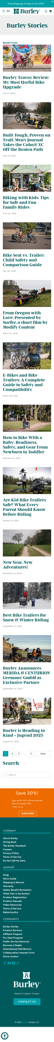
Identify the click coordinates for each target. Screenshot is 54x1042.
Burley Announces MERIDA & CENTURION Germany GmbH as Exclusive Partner (26, 675)
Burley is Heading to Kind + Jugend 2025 (24, 733)
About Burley (10, 838)
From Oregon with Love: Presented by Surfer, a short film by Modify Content (25, 320)
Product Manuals (12, 901)
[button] (9, 11)
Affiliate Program (12, 934)
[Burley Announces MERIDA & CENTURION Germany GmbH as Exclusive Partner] (27, 648)
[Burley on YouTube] (9, 964)
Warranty (8, 886)
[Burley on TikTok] (18, 964)
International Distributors (17, 949)
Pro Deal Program (13, 937)
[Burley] (27, 11)
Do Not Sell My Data (14, 860)
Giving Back (9, 842)
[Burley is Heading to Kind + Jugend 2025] (27, 711)
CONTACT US (27, 1001)
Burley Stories (10, 926)
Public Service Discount (16, 941)
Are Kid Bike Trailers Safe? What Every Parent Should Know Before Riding (24, 507)
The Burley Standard (14, 845)
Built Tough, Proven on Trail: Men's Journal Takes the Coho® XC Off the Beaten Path (26, 142)
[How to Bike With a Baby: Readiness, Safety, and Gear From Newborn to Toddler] (27, 418)
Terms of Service (12, 856)
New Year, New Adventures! (17, 565)
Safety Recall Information (17, 889)
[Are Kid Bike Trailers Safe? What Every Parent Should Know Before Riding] (27, 480)
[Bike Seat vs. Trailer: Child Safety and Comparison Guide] (27, 235)
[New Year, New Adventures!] (27, 542)
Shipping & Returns (13, 882)
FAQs (6, 875)
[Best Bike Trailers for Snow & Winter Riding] (27, 595)
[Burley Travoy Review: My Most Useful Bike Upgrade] (27, 58)
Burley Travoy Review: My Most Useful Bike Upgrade (26, 82)
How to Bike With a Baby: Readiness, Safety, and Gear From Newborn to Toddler (25, 445)
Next (43, 754)
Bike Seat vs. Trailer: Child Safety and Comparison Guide (24, 260)
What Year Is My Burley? (16, 893)
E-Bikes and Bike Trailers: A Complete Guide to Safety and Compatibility (24, 382)
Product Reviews (12, 930)
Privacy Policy (11, 853)
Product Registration (15, 897)
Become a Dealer (12, 945)
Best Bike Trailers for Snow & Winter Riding (26, 618)
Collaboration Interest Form (18, 952)
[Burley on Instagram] (13, 964)
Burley (24, 1022)
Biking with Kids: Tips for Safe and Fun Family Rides (26, 202)
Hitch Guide (9, 878)
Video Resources (12, 904)
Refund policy (10, 912)
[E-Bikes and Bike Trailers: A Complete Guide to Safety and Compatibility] (27, 355)
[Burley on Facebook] (5, 964)
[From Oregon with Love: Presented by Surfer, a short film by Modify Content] (27, 293)
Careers (7, 849)
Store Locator (11, 956)
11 (31, 754)
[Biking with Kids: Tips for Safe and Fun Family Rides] (27, 178)
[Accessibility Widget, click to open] (4, 1036)
